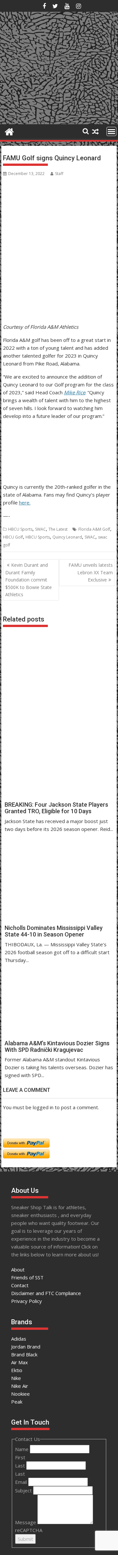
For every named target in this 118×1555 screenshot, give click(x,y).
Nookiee (20, 1393)
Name (22, 1449)
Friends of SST (27, 1277)
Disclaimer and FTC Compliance (46, 1293)
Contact (20, 1285)
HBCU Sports (20, 529)
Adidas (18, 1338)
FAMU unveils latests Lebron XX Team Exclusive (91, 572)
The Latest (58, 529)
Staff (59, 173)
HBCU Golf (13, 537)
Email (21, 1482)
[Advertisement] (35, 289)
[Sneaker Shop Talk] (9, 131)
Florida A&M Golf (94, 529)
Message (26, 1522)
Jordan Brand (25, 1346)
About (18, 1269)
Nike (16, 1378)
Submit (25, 1539)
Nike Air (19, 1386)
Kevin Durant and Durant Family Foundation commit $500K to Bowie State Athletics (28, 580)
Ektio (16, 1370)
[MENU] (111, 131)
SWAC (40, 529)
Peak (16, 1401)
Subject (24, 1490)
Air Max (19, 1362)
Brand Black (24, 1354)
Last (20, 1465)
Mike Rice (74, 392)
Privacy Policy (26, 1301)
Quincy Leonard (67, 537)
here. (24, 502)
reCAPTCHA (28, 1530)
